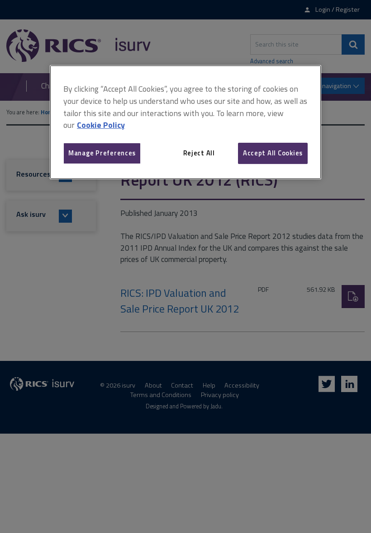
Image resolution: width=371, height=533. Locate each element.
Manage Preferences (102, 153)
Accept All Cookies (273, 153)
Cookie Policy (101, 125)
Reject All (199, 153)
